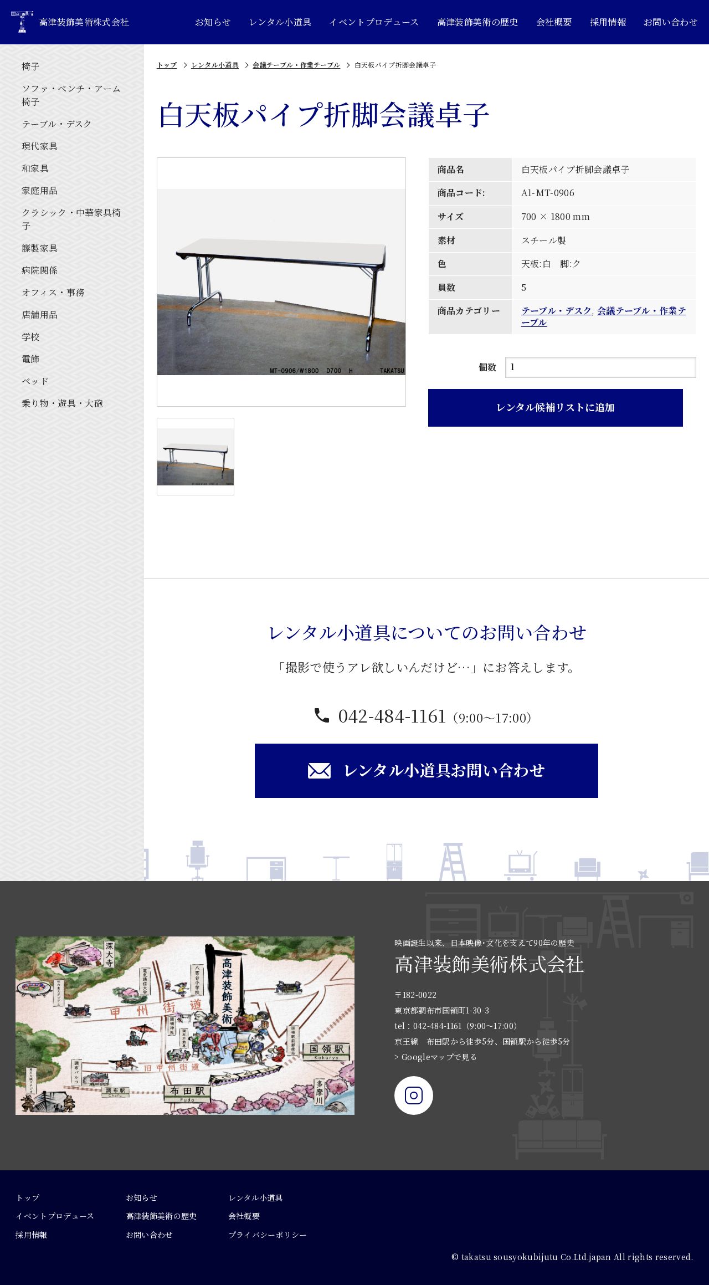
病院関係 (40, 270)
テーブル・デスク (57, 123)
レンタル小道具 (280, 22)
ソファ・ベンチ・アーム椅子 (71, 95)
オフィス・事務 (53, 292)
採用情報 (608, 22)
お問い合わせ (671, 22)
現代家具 (40, 146)
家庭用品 (40, 190)
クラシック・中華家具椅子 (71, 219)
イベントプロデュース (374, 22)
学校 (31, 336)
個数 (488, 367)
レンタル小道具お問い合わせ (443, 770)
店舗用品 (40, 314)
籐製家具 (40, 248)
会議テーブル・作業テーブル (296, 64)
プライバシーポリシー (267, 1234)
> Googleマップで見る (435, 1056)
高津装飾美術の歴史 (477, 22)
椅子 (31, 66)
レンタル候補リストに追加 (555, 407)
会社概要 (554, 22)
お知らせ (213, 22)
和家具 (35, 168)
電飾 (31, 358)
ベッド (35, 381)
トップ (167, 64)
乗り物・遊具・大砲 (62, 403)
